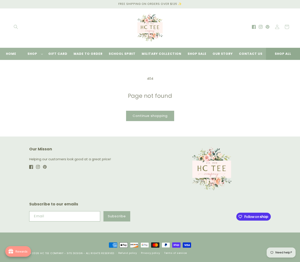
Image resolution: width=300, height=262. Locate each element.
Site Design (75, 253)
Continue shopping (150, 115)
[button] (16, 27)
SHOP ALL (283, 54)
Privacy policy (150, 253)
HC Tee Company (52, 253)
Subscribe (117, 216)
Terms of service (175, 253)
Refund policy (127, 253)
